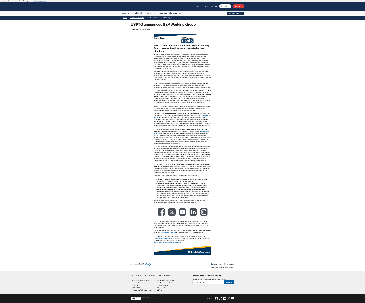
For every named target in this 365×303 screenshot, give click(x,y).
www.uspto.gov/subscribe (168, 232)
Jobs (206, 6)
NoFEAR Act (161, 287)
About (199, 6)
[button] (216, 264)
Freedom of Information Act (165, 283)
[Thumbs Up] (146, 264)
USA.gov (159, 290)
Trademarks (138, 13)
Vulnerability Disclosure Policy (166, 280)
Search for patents (150, 275)
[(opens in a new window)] (172, 212)
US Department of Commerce (141, 280)
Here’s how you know (40, 1)
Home (125, 18)
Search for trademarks (165, 275)
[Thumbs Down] (149, 264)
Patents (125, 13)
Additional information (217, 267)
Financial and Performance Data (141, 290)
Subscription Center (137, 18)
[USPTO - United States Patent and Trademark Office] (145, 299)
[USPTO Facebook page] (216, 299)
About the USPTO (136, 275)
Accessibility (135, 283)
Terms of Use (136, 287)
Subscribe (229, 282)
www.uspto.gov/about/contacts (164, 238)
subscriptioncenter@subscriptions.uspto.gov (168, 242)
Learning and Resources (170, 13)
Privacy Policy (136, 285)
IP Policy (151, 13)
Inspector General (162, 285)
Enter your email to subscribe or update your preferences (209, 279)
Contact (214, 6)
